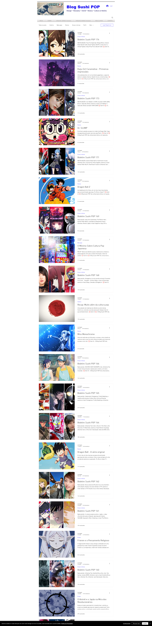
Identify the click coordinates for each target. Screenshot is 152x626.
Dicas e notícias (76, 25)
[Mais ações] (110, 33)
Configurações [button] (126, 623)
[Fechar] (150, 623)
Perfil (84, 25)
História (51, 25)
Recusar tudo (136, 623)
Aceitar (145, 623)
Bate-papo (59, 25)
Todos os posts (42, 25)
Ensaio (79, 537)
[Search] (112, 18)
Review (67, 25)
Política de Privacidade (67, 623)
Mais (90, 25)
